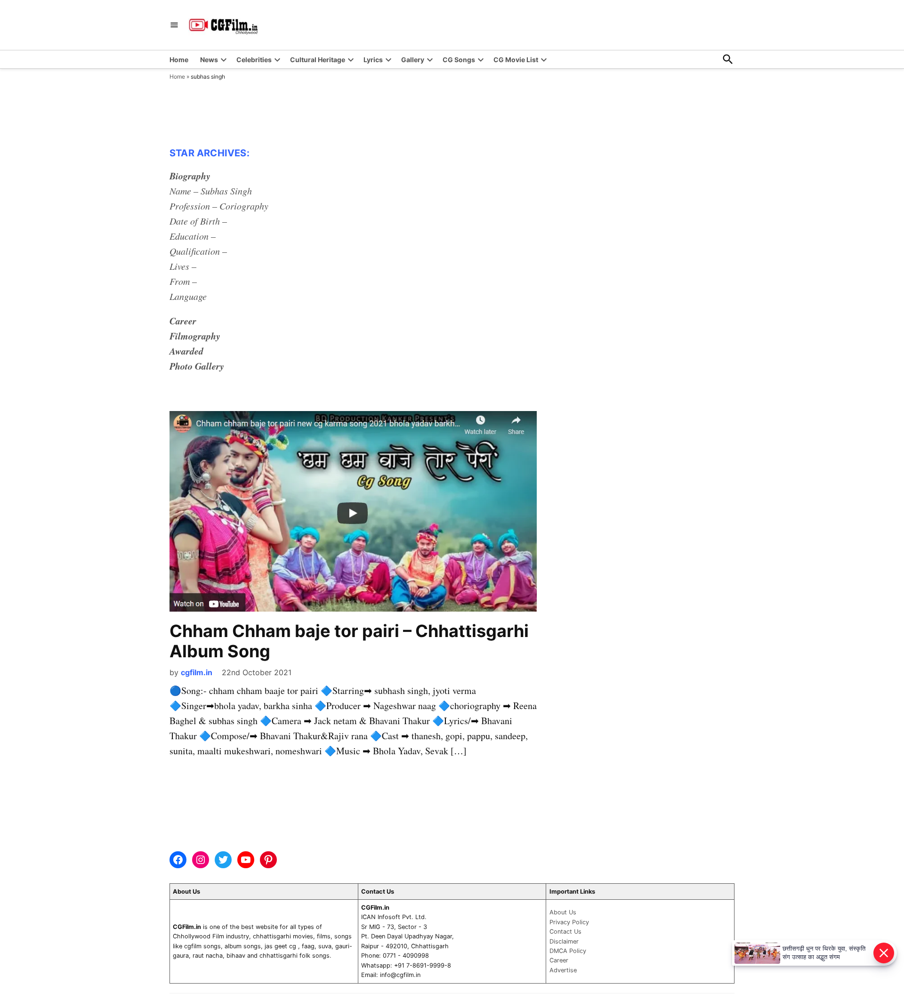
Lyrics (373, 60)
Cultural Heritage (317, 60)
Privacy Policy (569, 922)
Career (558, 960)
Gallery (412, 60)
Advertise (563, 970)
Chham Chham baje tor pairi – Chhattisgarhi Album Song (349, 641)
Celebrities (254, 60)
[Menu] (174, 25)
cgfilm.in (196, 672)
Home (179, 60)
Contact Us (565, 931)
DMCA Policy (567, 950)
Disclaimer (564, 941)
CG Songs (459, 60)
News (209, 60)
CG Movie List (515, 60)
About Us (562, 912)
